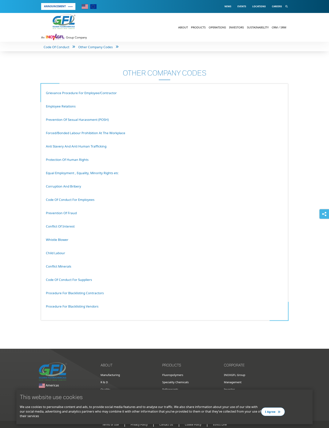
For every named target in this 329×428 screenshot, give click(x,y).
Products (198, 27)
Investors (236, 27)
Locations (259, 6)
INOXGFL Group (234, 375)
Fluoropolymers (172, 375)
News (227, 6)
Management (232, 382)
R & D (104, 382)
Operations (217, 27)
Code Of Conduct (56, 47)
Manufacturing (110, 375)
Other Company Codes (95, 47)
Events (241, 6)
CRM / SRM (279, 27)
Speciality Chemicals (175, 382)
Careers (277, 6)
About (183, 27)
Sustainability (258, 27)
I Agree (270, 412)
